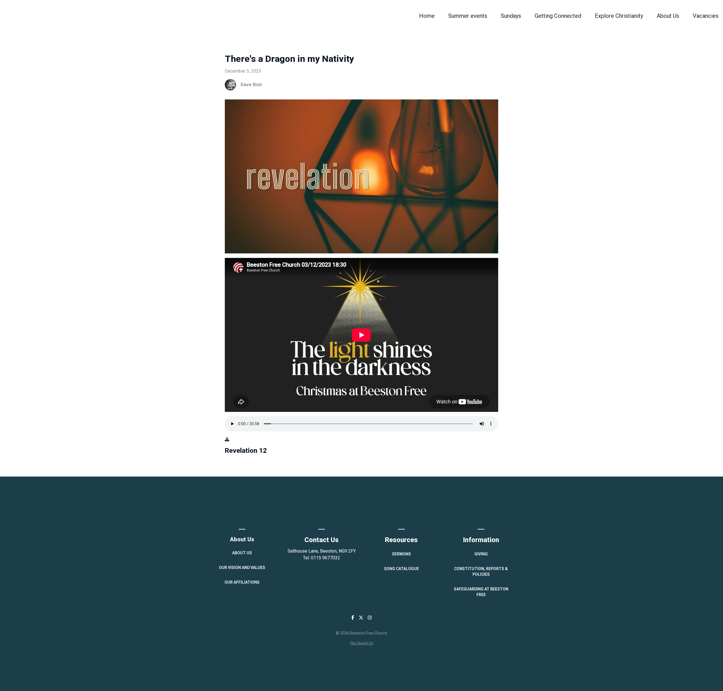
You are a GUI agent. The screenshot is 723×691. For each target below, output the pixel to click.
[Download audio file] (227, 439)
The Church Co (361, 643)
